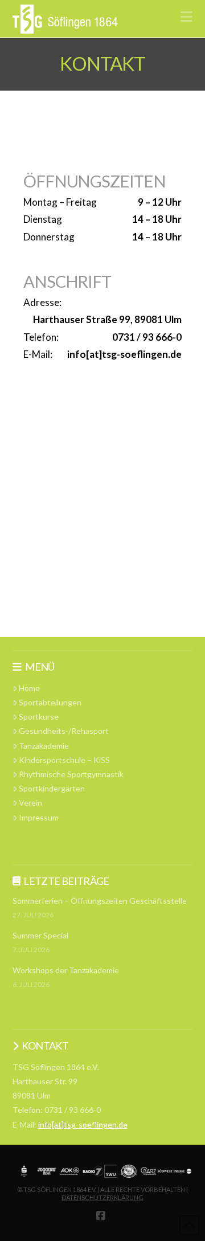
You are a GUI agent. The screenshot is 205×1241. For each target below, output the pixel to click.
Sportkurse (39, 716)
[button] (186, 16)
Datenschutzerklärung (103, 1197)
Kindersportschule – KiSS (64, 760)
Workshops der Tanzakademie (66, 970)
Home (29, 688)
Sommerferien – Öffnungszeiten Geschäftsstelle (100, 900)
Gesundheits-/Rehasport (64, 731)
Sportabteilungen (50, 702)
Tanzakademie (44, 745)
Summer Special (40, 935)
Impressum (39, 817)
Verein (30, 802)
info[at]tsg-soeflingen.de (83, 1124)
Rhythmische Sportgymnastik (71, 774)
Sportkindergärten (52, 788)
